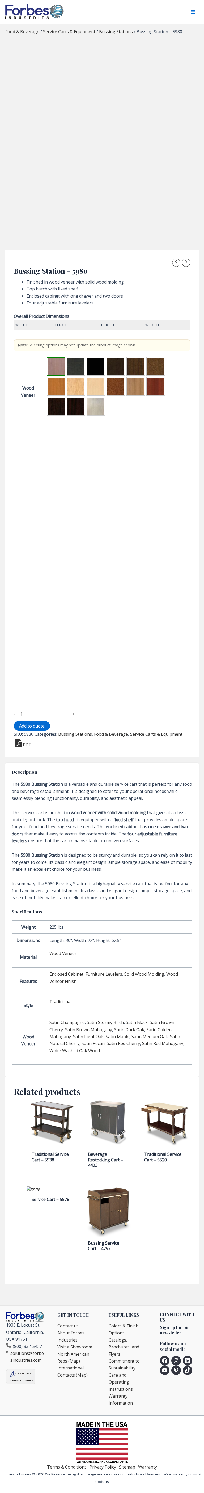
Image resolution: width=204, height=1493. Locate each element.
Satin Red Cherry (123, 1043)
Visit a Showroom (74, 1347)
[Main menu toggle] (193, 12)
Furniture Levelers (104, 974)
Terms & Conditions (67, 1467)
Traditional (60, 1002)
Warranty (147, 1467)
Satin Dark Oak (129, 1030)
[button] (56, 366)
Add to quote (32, 726)
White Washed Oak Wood (74, 1051)
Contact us (68, 1326)
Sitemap (127, 1467)
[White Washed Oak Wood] (95, 406)
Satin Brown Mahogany (88, 1030)
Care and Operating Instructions (121, 1382)
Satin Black (137, 1022)
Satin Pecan (93, 1043)
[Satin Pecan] (155, 386)
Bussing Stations (116, 32)
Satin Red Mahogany (162, 1043)
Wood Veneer (62, 953)
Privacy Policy (103, 1467)
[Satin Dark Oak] (155, 366)
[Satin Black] (95, 366)
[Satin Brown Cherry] (115, 366)
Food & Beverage (22, 32)
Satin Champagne (67, 1022)
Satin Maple (117, 1036)
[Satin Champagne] (56, 366)
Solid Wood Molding (144, 974)
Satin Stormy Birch (105, 1022)
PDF (27, 745)
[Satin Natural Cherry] (135, 386)
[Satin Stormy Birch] (75, 366)
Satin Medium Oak (149, 1036)
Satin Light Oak (88, 1036)
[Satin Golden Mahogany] (56, 386)
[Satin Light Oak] (75, 386)
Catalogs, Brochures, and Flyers (124, 1347)
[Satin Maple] (95, 386)
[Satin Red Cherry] (56, 406)
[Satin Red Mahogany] (75, 406)
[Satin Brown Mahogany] (135, 366)
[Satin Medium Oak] (115, 386)
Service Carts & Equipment (69, 32)
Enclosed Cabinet (66, 974)
